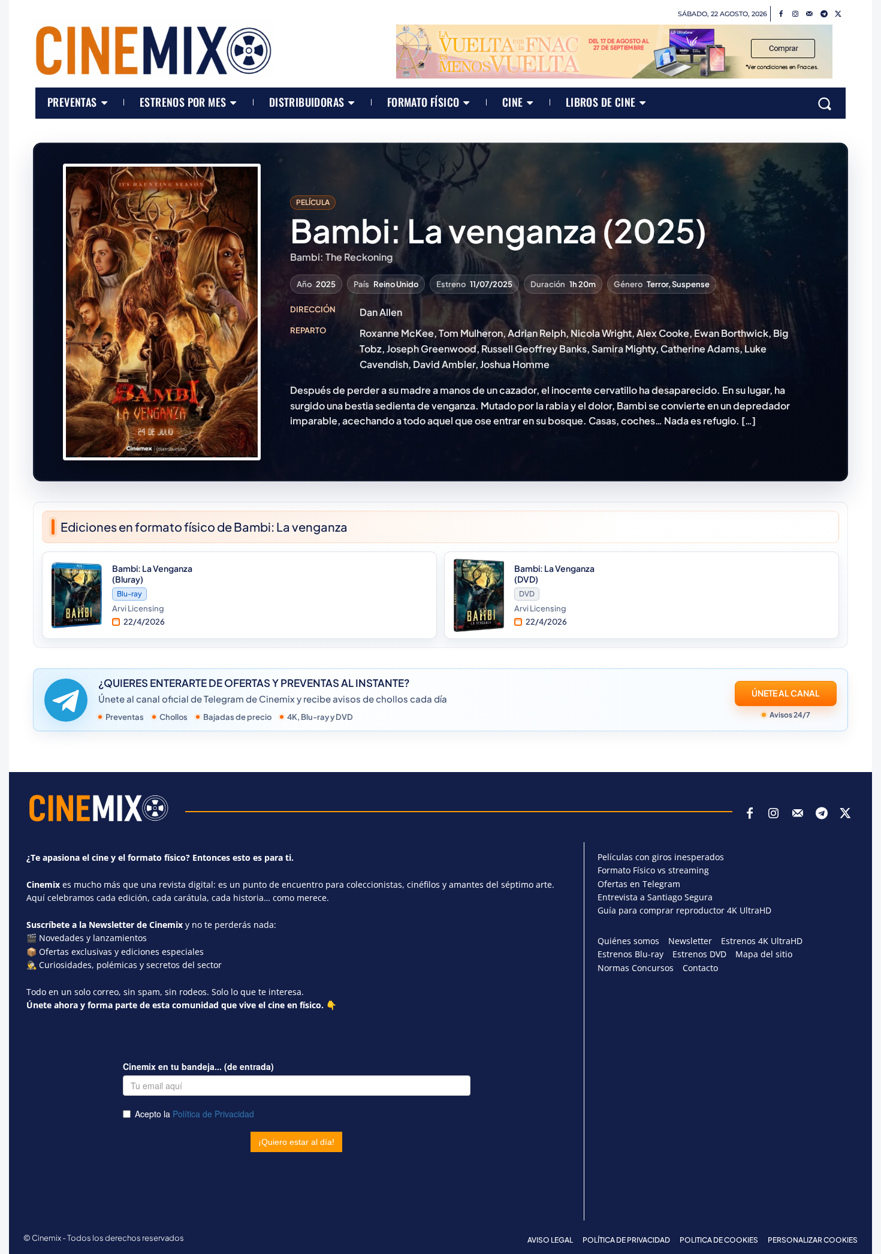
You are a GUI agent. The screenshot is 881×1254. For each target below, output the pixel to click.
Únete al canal (786, 693)
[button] (825, 103)
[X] (838, 14)
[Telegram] (824, 14)
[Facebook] (781, 14)
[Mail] (809, 14)
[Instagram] (795, 14)
